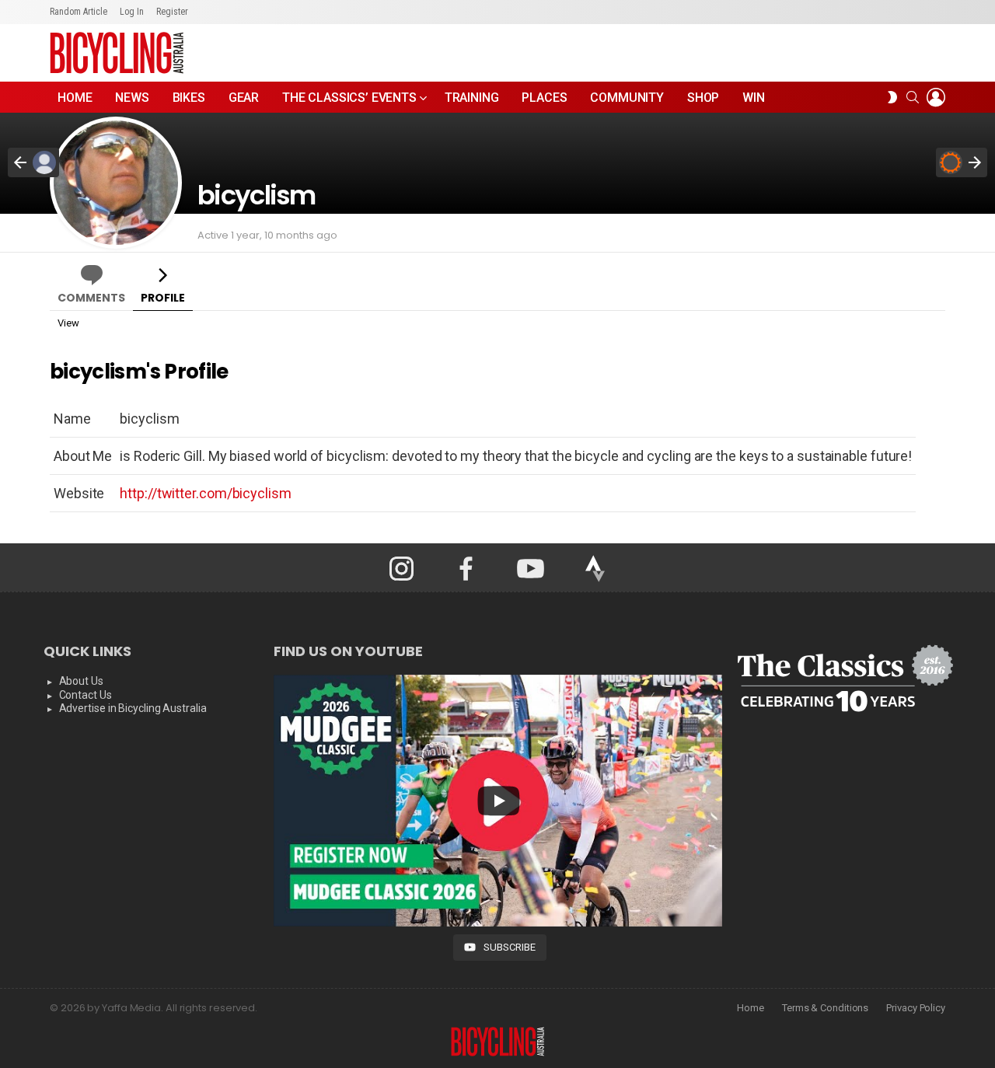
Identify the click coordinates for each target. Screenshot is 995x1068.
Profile (163, 297)
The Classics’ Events (349, 97)
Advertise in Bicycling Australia (133, 708)
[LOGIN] (936, 97)
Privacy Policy (915, 1008)
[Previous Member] (33, 162)
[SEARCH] (912, 97)
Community (627, 97)
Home (75, 97)
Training (472, 97)
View (68, 323)
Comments (91, 297)
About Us (81, 681)
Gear (244, 97)
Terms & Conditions (825, 1008)
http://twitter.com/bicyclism (205, 493)
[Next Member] (961, 162)
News (131, 97)
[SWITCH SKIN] (892, 97)
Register (172, 11)
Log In (132, 11)
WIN (753, 97)
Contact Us (85, 695)
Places (544, 97)
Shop (703, 97)
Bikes (189, 97)
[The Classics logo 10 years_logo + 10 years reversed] (844, 679)
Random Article (78, 11)
